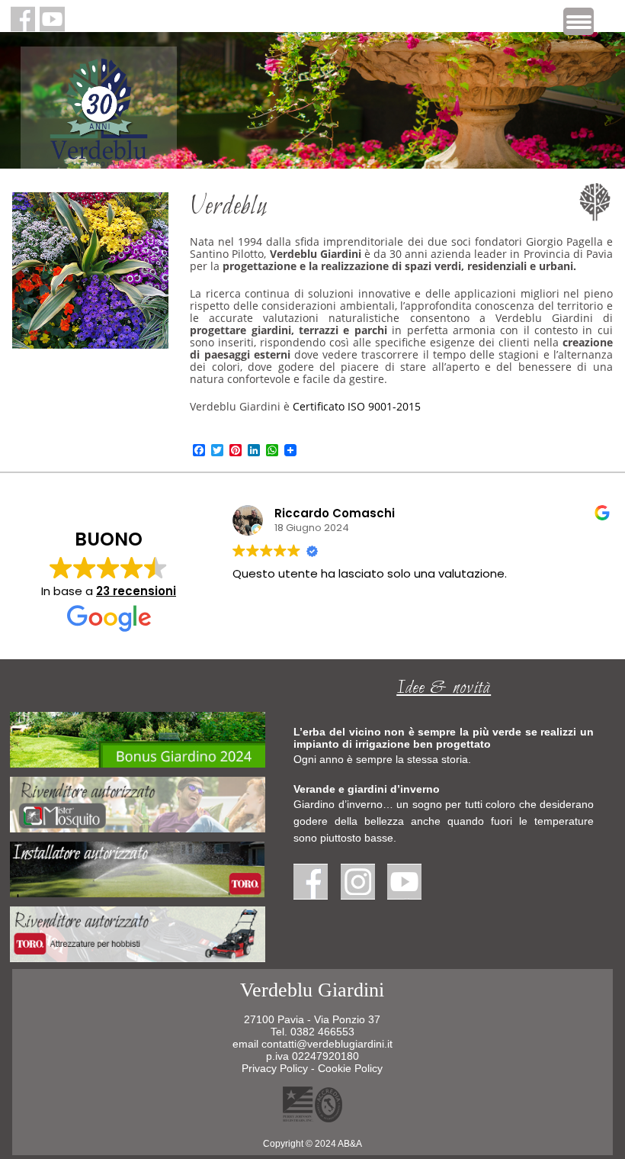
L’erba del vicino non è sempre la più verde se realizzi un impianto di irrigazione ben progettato (443, 738)
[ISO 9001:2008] (312, 1117)
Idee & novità (443, 688)
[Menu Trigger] (578, 21)
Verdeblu (228, 207)
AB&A (350, 1143)
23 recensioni (136, 591)
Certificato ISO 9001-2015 (357, 406)
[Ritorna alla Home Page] (98, 157)
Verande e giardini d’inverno (366, 789)
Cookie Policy (350, 1068)
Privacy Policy (275, 1068)
